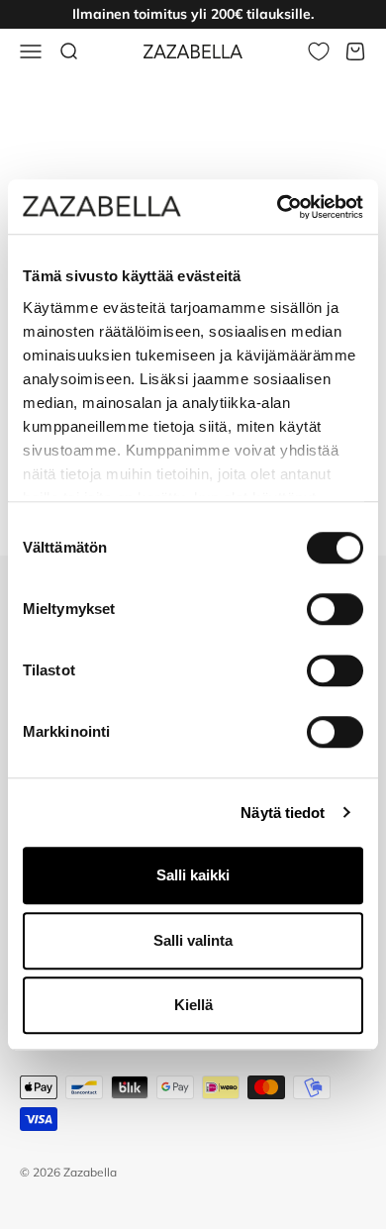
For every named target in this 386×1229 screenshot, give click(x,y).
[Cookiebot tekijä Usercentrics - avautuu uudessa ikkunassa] (277, 207)
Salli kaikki (193, 875)
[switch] (335, 609)
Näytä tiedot (283, 812)
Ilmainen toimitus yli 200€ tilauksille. (193, 14)
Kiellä (193, 1004)
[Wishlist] (319, 51)
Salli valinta (193, 940)
